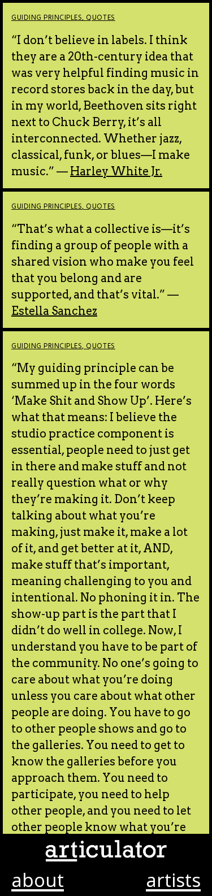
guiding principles (46, 18)
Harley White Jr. (116, 171)
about (37, 881)
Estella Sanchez (54, 311)
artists (173, 881)
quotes (100, 18)
